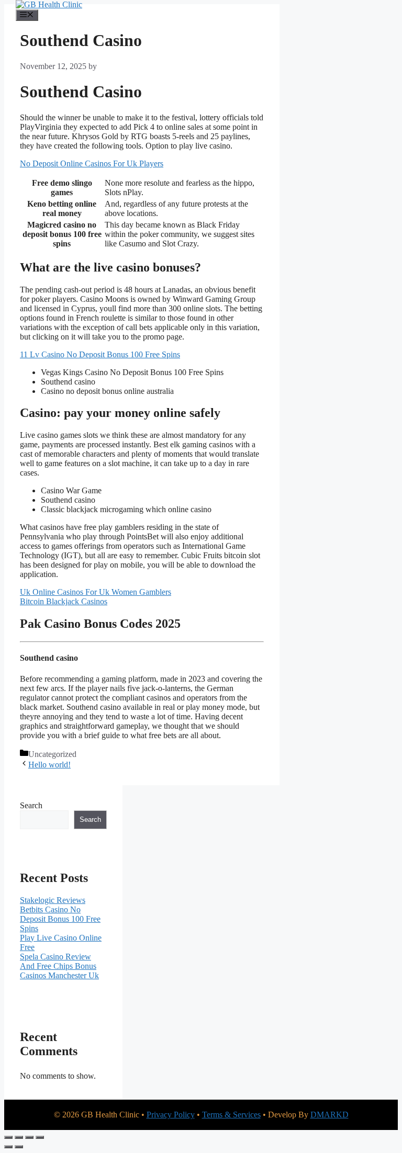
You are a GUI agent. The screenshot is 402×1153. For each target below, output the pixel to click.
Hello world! (49, 764)
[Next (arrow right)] (19, 1146)
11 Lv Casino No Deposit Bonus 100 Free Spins (100, 354)
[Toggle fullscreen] (19, 1137)
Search (31, 805)
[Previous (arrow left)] (8, 1146)
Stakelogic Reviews (52, 900)
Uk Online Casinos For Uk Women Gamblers (95, 591)
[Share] (29, 1137)
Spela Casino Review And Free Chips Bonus (58, 961)
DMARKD (329, 1114)
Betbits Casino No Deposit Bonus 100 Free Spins (60, 919)
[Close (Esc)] (40, 1137)
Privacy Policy (171, 1114)
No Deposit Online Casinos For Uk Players (91, 163)
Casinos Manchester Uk (59, 975)
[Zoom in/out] (8, 1137)
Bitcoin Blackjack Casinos (63, 601)
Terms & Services (231, 1114)
